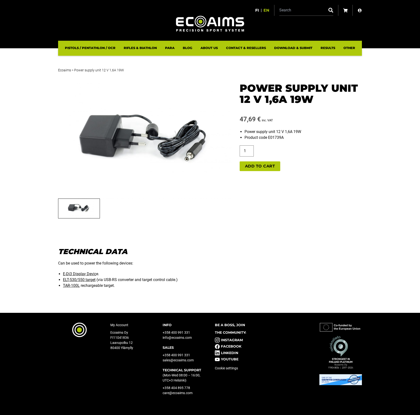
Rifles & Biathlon (140, 48)
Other (349, 48)
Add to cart (260, 166)
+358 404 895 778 (176, 388)
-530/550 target (79, 279)
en (266, 10)
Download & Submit (293, 48)
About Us (209, 48)
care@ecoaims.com (177, 393)
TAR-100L (71, 285)
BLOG (187, 48)
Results (328, 48)
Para (170, 48)
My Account (119, 325)
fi (257, 10)
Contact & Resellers (246, 48)
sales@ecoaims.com (178, 360)
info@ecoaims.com (177, 338)
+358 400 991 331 (176, 332)
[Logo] (210, 24)
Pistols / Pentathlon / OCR (90, 48)
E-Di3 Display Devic (79, 274)
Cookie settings (226, 368)
